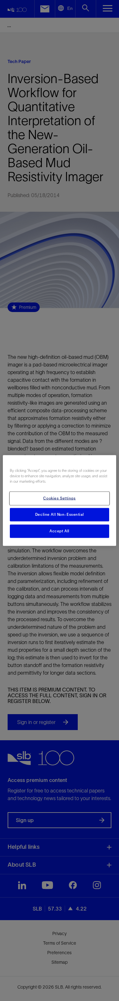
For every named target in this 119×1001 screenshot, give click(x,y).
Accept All (59, 531)
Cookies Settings (59, 498)
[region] (59, 500)
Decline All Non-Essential (59, 514)
